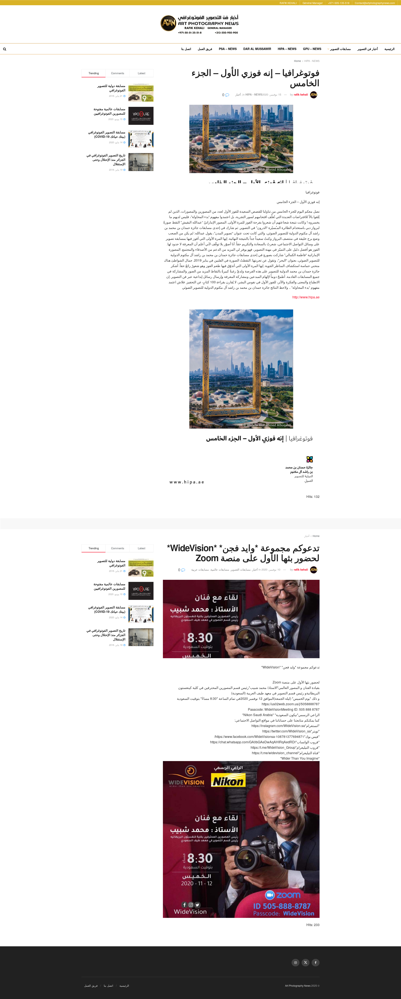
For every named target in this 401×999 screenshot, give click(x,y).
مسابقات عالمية (220, 569)
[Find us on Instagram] (295, 962)
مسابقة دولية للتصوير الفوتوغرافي (111, 87)
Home (297, 61)
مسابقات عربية (200, 569)
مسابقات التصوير (340, 49)
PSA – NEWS (228, 49)
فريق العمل (205, 49)
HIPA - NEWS (312, 61)
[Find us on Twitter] (306, 962)
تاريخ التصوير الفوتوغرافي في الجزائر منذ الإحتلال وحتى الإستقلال (105, 159)
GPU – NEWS (312, 49)
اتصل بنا (186, 49)
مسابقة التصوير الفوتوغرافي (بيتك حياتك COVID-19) (106, 134)
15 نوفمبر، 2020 (271, 94)
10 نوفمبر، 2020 (270, 569)
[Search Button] (4, 48)
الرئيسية (390, 49)
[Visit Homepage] (200, 24)
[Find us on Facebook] (316, 962)
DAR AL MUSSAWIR (257, 49)
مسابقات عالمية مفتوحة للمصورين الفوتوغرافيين (109, 111)
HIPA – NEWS (287, 49)
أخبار (238, 94)
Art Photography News (298, 985)
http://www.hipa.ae (306, 297)
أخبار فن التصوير (368, 49)
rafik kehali (301, 94)
